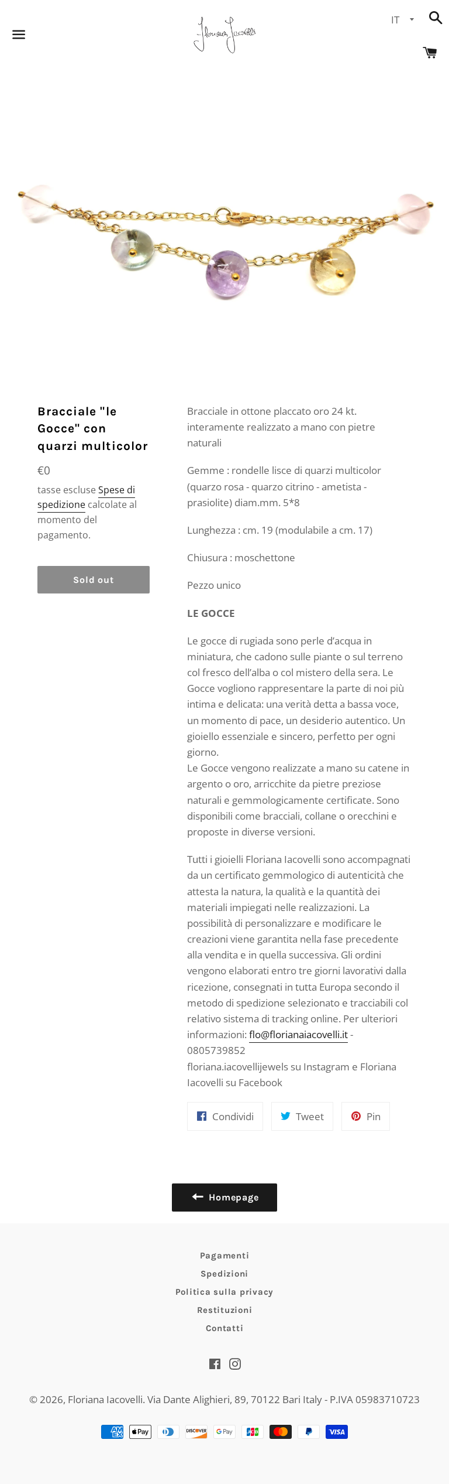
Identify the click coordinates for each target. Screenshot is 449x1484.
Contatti (225, 1328)
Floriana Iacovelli (105, 1399)
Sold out (93, 579)
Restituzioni (225, 1310)
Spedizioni (225, 1273)
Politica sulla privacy (224, 1292)
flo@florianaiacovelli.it (298, 1034)
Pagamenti (225, 1255)
